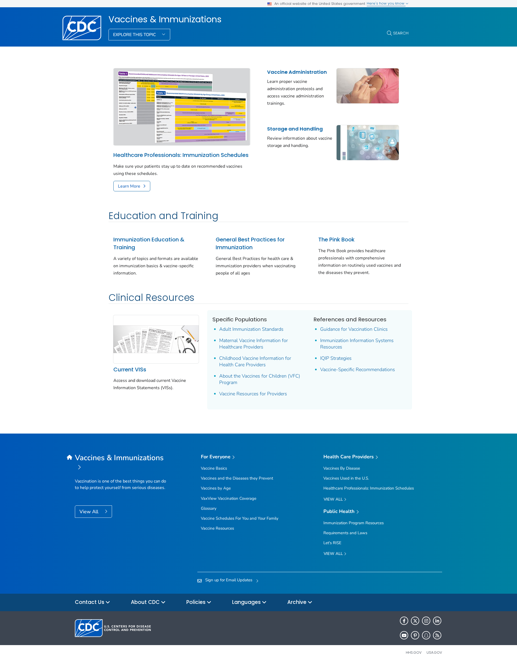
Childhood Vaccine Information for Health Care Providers (255, 361)
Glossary (208, 508)
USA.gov (434, 652)
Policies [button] (196, 602)
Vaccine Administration (297, 72)
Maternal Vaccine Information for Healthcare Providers (253, 343)
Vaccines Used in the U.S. (346, 478)
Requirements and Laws (345, 533)
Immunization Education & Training (148, 243)
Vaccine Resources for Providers (253, 393)
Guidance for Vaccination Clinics (354, 329)
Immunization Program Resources (353, 523)
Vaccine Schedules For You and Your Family (239, 518)
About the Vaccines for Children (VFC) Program (259, 379)
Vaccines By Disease (341, 468)
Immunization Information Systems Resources (357, 343)
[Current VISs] (156, 339)
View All (89, 511)
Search (400, 33)
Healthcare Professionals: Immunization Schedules (181, 155)
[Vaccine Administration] (368, 85)
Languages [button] (247, 602)
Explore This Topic (135, 35)
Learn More (129, 186)
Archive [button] (297, 602)
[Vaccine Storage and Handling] (368, 142)
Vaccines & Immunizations (165, 19)
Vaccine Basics (214, 468)
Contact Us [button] (90, 602)
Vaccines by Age (216, 488)
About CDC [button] (146, 602)
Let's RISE (332, 543)
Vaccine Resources (217, 528)
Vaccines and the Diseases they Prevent (237, 478)
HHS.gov (414, 652)
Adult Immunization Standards (251, 329)
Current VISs (129, 369)
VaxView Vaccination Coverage (228, 498)
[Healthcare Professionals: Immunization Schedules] (181, 106)
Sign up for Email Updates (228, 580)
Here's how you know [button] (386, 3)
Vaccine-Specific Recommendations (357, 369)
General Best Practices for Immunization (250, 243)
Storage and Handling (295, 128)
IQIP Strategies (336, 358)
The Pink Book (336, 239)
